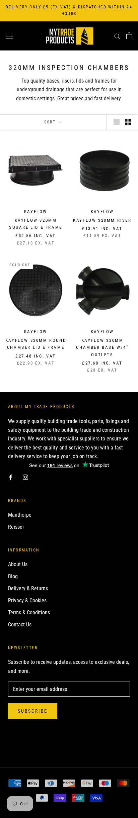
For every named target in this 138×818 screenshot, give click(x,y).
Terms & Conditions (29, 612)
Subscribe (33, 711)
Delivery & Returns (28, 588)
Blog (13, 576)
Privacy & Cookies (27, 600)
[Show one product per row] (117, 122)
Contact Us (19, 624)
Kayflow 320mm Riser (102, 220)
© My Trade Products (69, 745)
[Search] (117, 36)
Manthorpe (19, 515)
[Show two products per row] (128, 122)
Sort (51, 122)
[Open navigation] (9, 35)
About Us (17, 564)
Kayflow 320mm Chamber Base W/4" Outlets (102, 347)
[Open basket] (129, 35)
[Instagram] (25, 477)
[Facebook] (10, 477)
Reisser (16, 527)
